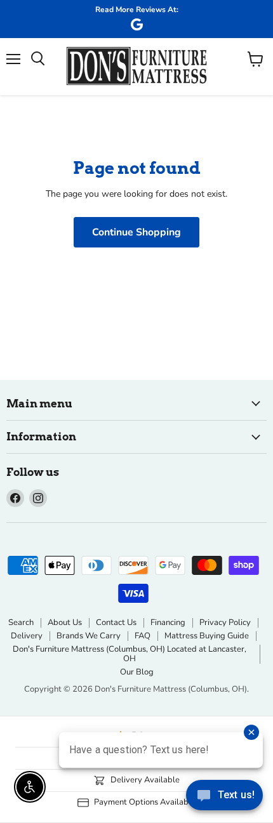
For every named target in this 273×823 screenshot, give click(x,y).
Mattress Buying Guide (206, 636)
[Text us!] (224, 797)
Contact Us (116, 622)
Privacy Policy (225, 622)
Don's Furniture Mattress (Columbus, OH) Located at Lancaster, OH (129, 653)
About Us (65, 622)
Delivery (27, 636)
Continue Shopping (136, 232)
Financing (167, 622)
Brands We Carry (89, 636)
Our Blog (137, 672)
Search (21, 622)
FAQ (142, 636)
